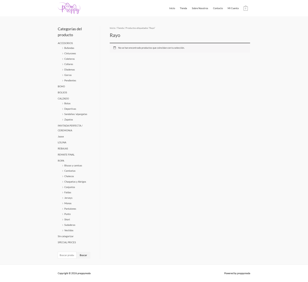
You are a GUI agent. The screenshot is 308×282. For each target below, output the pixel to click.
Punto (67, 214)
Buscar (83, 255)
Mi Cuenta (233, 8)
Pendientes (70, 80)
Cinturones (70, 53)
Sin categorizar (66, 236)
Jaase (61, 136)
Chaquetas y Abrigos (75, 181)
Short (67, 219)
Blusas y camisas (73, 165)
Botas (67, 103)
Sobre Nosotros (200, 8)
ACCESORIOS (65, 43)
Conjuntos (69, 187)
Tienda (183, 8)
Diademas (69, 69)
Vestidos (68, 230)
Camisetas (70, 170)
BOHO (61, 86)
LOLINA (62, 142)
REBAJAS (63, 148)
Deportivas (70, 108)
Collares (68, 64)
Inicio (172, 8)
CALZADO (63, 98)
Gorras (68, 75)
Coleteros (69, 58)
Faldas (67, 192)
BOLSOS (62, 92)
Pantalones (70, 208)
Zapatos (68, 119)
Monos (68, 203)
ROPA (61, 160)
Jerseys (68, 197)
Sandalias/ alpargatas (75, 114)
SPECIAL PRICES (67, 242)
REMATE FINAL (66, 154)
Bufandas (69, 47)
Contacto (218, 8)
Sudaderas (69, 224)
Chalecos (69, 176)
